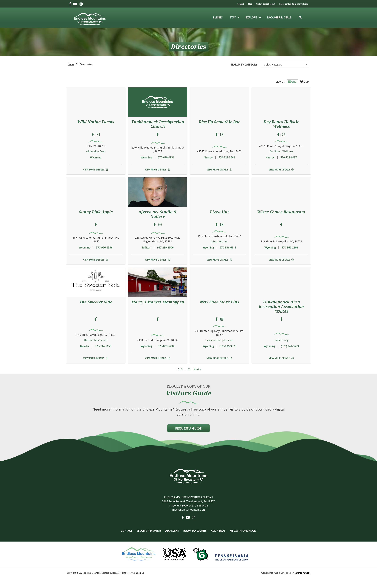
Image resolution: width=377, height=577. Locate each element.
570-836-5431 (200, 505)
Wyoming (95, 157)
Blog (250, 4)
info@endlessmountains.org (188, 509)
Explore (251, 17)
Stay (232, 17)
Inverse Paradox (302, 572)
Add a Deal (218, 530)
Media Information (243, 530)
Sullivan (146, 247)
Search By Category (244, 64)
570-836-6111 (228, 247)
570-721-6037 (288, 157)
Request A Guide (188, 428)
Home (71, 64)
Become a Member (149, 530)
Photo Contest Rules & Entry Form (293, 4)
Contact (240, 4)
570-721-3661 (227, 157)
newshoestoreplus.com (219, 340)
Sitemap (140, 572)
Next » (197, 369)
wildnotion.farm (95, 151)
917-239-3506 (165, 247)
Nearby (208, 157)
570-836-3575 (228, 346)
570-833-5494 (166, 346)
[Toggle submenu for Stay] (238, 17)
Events (218, 17)
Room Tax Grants (194, 530)
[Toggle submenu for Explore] (260, 17)
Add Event (172, 530)
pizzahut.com (219, 241)
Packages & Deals (279, 17)
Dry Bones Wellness (281, 151)
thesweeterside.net (95, 340)
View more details (93, 169)
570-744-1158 (103, 346)
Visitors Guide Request (265, 4)
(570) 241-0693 (290, 346)
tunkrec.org (281, 340)
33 (189, 369)
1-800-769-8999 (178, 505)
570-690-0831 (166, 157)
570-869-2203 (290, 247)
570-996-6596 (104, 247)
